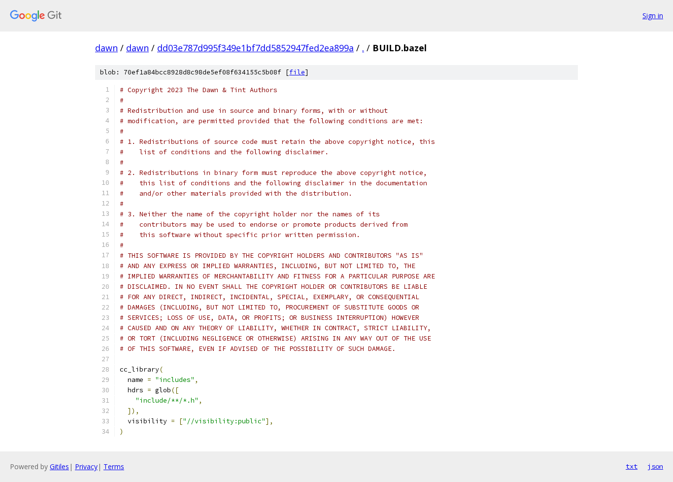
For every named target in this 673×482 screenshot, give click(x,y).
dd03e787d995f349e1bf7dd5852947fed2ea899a (255, 48)
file (297, 72)
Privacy (86, 466)
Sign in (652, 15)
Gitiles (59, 466)
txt (632, 466)
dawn (106, 48)
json (655, 466)
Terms (113, 466)
